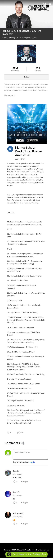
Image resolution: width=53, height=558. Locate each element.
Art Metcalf (18, 513)
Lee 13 (16, 492)
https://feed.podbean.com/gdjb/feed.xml (20, 38)
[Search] (44, 3)
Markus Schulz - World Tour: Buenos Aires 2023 (28, 151)
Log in (32, 462)
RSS (27, 77)
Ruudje (16, 471)
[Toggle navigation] (50, 3)
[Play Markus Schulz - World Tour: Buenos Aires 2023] (10, 149)
